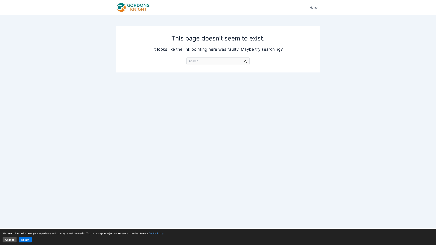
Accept (9, 239)
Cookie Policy (156, 233)
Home (313, 7)
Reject (25, 239)
